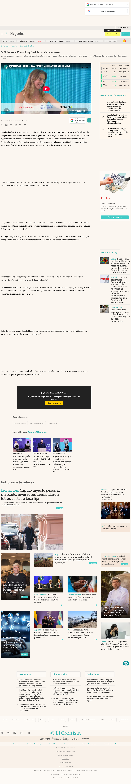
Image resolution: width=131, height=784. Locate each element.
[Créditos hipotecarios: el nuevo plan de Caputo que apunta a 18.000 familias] (48, 584)
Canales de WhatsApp (34, 744)
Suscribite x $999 (112, 34)
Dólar (5, 720)
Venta (120, 65)
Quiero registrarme (54, 403)
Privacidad (65, 759)
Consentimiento (65, 762)
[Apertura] (45, 739)
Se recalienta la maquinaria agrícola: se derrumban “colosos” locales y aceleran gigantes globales (117, 119)
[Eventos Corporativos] (56, 739)
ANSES (65, 726)
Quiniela (72, 720)
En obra (105, 198)
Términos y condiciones (65, 755)
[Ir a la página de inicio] (6, 33)
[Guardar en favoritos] (89, 120)
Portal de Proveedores (89, 744)
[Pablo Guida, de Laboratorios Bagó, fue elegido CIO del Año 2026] (42, 445)
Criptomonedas (29, 720)
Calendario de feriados (88, 720)
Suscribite (52, 744)
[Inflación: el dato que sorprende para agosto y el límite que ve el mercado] (82, 584)
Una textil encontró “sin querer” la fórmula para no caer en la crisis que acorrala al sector (118, 132)
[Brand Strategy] (66, 739)
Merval (62, 720)
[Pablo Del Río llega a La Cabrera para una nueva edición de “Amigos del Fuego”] (115, 594)
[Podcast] (75, 739)
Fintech (52, 720)
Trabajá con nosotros (111, 744)
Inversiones (124, 720)
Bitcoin (42, 720)
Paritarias (112, 720)
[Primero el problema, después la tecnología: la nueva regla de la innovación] (22, 445)
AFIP (102, 720)
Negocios (14, 46)
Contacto (16, 744)
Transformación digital (37, 423)
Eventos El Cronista (27, 46)
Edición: (123, 27)
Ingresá (125, 34)
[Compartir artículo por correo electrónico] (20, 125)
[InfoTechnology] (86, 739)
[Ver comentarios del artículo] (25, 125)
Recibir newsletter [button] (116, 217)
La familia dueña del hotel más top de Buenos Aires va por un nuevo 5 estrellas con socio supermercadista (117, 106)
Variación (112, 65)
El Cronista (4, 46)
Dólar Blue (15, 720)
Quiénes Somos (69, 744)
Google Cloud (52, 423)
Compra (127, 65)
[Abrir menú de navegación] (2, 33)
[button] (126, 663)
